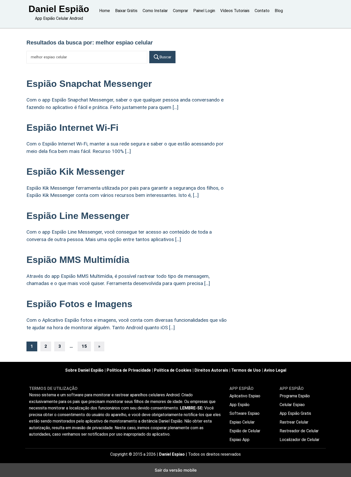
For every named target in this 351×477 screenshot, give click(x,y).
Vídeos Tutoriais (235, 10)
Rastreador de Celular (299, 430)
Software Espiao (244, 413)
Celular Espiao (292, 404)
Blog (279, 10)
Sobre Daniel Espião (84, 370)
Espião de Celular (244, 430)
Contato (262, 10)
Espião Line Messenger (77, 215)
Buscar (165, 57)
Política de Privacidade (129, 370)
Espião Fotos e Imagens (79, 304)
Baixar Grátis (126, 10)
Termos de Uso (246, 370)
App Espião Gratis (295, 413)
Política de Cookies (172, 370)
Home (104, 10)
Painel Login (204, 10)
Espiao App (239, 439)
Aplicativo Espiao (244, 395)
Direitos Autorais (211, 370)
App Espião (239, 404)
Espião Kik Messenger (75, 171)
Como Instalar (155, 10)
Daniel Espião (59, 9)
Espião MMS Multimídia (77, 259)
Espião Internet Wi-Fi (72, 127)
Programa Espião (295, 395)
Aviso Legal (275, 370)
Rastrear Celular (294, 422)
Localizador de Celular (299, 439)
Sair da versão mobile (176, 470)
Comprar (180, 10)
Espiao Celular (242, 422)
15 (84, 346)
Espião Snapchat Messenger (89, 83)
